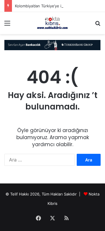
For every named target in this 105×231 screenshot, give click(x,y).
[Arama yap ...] (98, 25)
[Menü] (7, 25)
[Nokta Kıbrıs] (52, 23)
